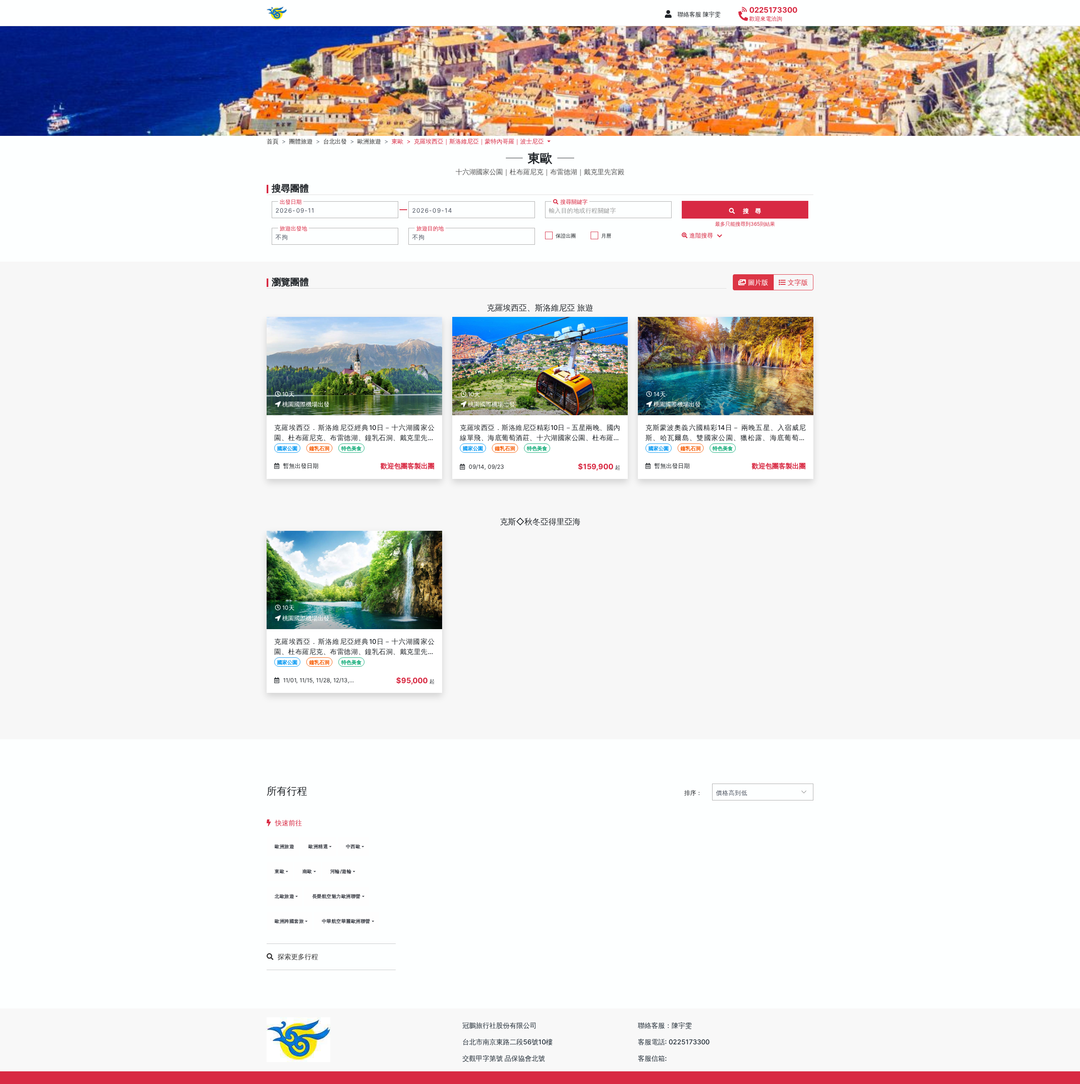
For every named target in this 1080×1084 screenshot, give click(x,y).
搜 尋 (748, 210)
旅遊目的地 (430, 228)
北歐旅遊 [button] (284, 896)
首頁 (272, 141)
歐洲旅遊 (284, 846)
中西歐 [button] (353, 846)
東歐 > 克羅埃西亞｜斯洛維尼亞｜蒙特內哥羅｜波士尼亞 (468, 141)
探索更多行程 (298, 956)
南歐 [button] (307, 871)
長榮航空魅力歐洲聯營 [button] (336, 896)
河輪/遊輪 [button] (341, 871)
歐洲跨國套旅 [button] (289, 921)
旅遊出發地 (293, 228)
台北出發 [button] (335, 141)
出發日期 (291, 202)
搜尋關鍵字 (573, 202)
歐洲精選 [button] (318, 846)
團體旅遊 (301, 141)
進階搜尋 (701, 235)
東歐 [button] (279, 871)
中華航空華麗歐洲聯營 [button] (346, 921)
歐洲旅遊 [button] (369, 141)
